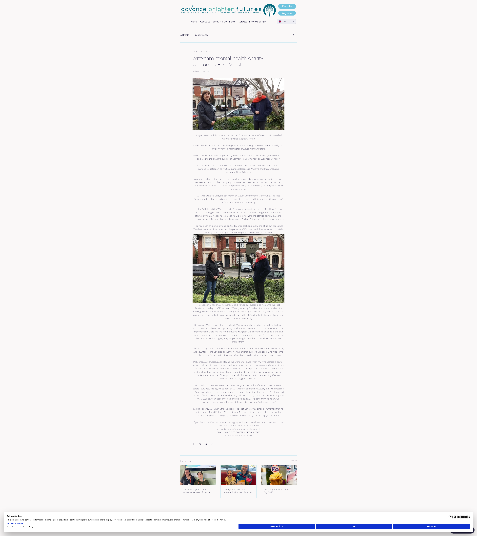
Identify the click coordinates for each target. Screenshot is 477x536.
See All (294, 460)
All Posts (184, 34)
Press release (201, 34)
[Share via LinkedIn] (206, 444)
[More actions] (282, 51)
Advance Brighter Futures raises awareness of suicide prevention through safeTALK (197, 491)
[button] (294, 35)
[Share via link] (212, 444)
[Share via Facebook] (194, 444)
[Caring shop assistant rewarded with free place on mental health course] (239, 475)
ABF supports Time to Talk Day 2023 (277, 491)
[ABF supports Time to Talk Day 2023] (279, 475)
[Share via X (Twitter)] (200, 444)
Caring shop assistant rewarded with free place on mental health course (238, 491)
